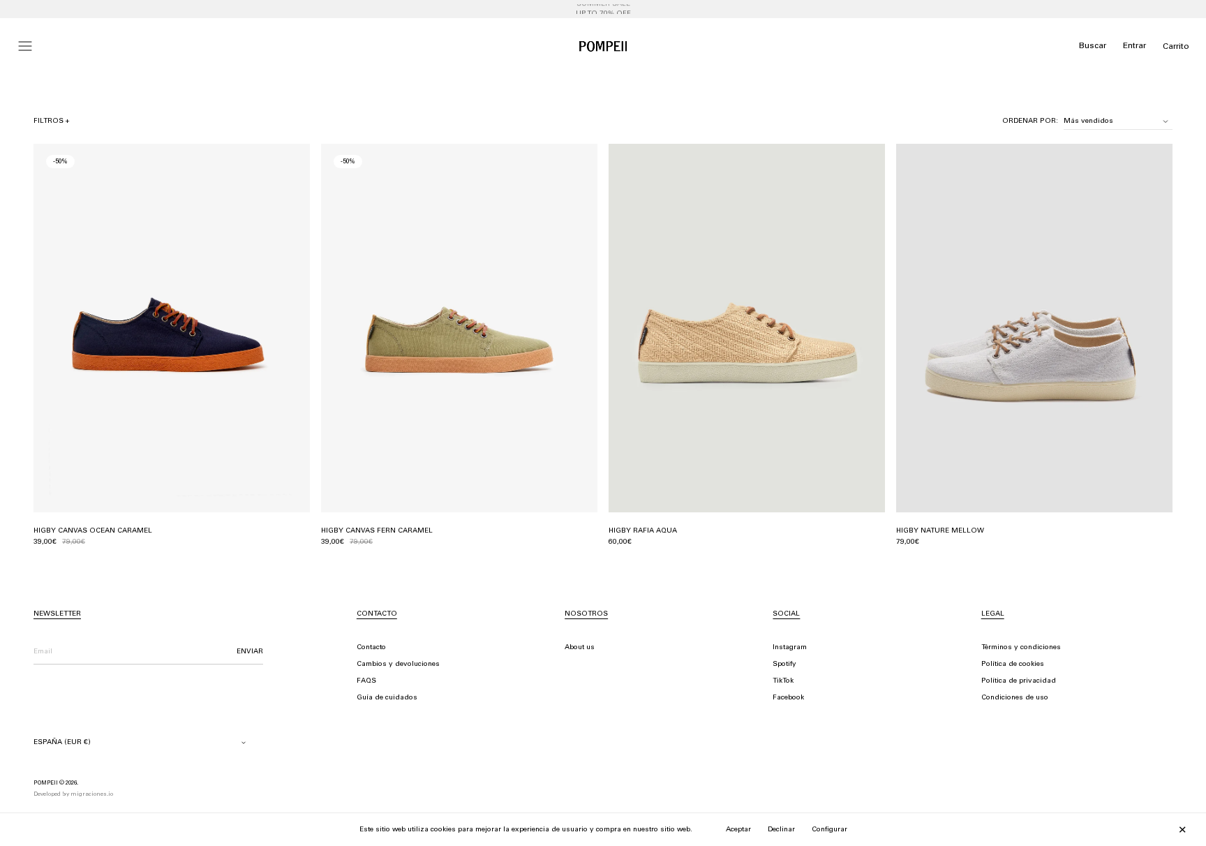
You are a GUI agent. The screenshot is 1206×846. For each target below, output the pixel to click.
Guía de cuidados (387, 698)
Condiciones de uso (1014, 698)
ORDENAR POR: (1030, 121)
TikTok (783, 681)
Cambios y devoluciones (398, 664)
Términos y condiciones (1021, 647)
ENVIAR (250, 651)
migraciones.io (91, 794)
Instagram (790, 647)
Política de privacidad (1018, 681)
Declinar (781, 829)
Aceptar (738, 829)
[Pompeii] (603, 46)
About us (580, 647)
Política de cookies (1012, 664)
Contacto (371, 647)
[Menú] (25, 46)
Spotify (784, 664)
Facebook (788, 698)
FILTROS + (52, 121)
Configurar (829, 829)
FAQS (366, 681)
